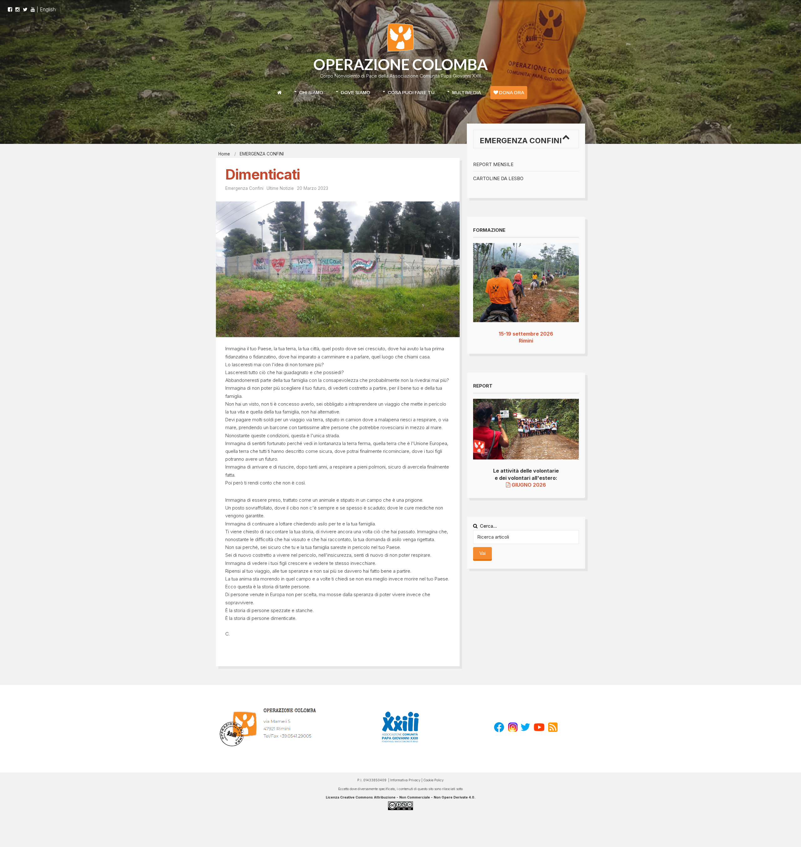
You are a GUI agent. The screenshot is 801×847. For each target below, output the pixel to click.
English (48, 9)
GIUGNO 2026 (528, 485)
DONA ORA (511, 92)
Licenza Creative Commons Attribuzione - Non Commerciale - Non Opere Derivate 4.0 (400, 797)
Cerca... (488, 526)
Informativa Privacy (405, 780)
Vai (482, 553)
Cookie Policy (433, 780)
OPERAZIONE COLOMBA (400, 64)
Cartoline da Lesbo (498, 178)
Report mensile (493, 164)
